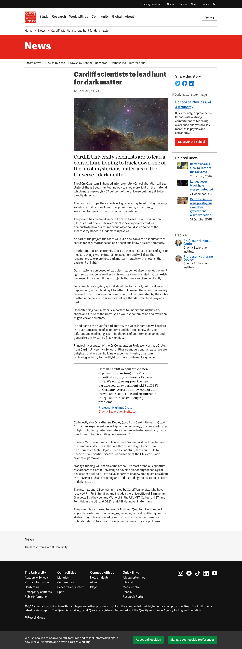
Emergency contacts (38, 592)
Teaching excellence (151, 4)
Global (117, 16)
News (194, 4)
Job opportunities (134, 577)
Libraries (63, 577)
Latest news (33, 63)
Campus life (118, 63)
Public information (36, 596)
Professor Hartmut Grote (116, 409)
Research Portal (133, 596)
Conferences (65, 582)
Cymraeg (209, 17)
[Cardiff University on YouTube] (214, 573)
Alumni (170, 4)
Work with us (78, 16)
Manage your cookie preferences (192, 639)
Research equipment (70, 587)
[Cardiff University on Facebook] (189, 573)
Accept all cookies (148, 639)
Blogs (93, 587)
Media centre (131, 587)
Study (44, 16)
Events (205, 4)
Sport (61, 592)
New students (99, 577)
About (129, 16)
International (137, 63)
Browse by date (54, 63)
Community (100, 16)
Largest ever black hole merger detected (201, 185)
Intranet (128, 582)
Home (29, 30)
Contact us (32, 587)
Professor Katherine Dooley (198, 258)
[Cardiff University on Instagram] (180, 573)
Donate (183, 4)
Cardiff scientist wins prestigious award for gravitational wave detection (201, 207)
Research (59, 16)
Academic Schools (37, 577)
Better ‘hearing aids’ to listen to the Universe (201, 168)
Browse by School (80, 63)
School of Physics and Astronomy (193, 105)
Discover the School (191, 141)
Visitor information (37, 582)
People (127, 592)
